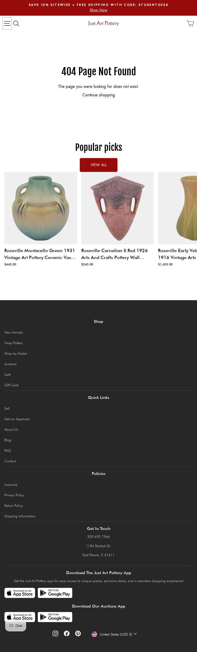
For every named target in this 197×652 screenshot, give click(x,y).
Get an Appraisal (17, 419)
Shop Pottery (13, 343)
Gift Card (11, 385)
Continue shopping (98, 95)
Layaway (10, 484)
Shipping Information (19, 516)
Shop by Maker (15, 353)
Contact (10, 461)
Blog (7, 440)
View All (99, 165)
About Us (11, 429)
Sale (7, 374)
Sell (6, 408)
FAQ (7, 450)
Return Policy (13, 505)
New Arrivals (13, 332)
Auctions (10, 364)
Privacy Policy (14, 495)
